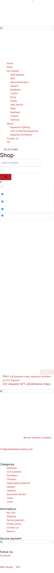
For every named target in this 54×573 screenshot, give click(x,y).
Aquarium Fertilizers (21, 134)
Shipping (11, 516)
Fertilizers (12, 475)
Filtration (11, 479)
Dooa (13, 97)
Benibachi (15, 89)
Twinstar (15, 119)
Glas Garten (16, 104)
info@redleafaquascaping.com (16, 449)
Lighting (11, 490)
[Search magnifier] (5, 177)
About (10, 123)
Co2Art (14, 93)
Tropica (14, 116)
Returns (11, 531)
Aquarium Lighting (20, 127)
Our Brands (13, 71)
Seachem (15, 112)
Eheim (13, 100)
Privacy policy (14, 523)
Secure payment (16, 520)
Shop (9, 67)
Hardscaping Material (18, 483)
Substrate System (16, 494)
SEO (18, 567)
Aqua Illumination (19, 82)
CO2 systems (14, 471)
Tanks (10, 498)
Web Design (6, 567)
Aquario (14, 86)
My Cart (11, 512)
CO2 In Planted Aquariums (24, 131)
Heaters (11, 486)
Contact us (13, 138)
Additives (12, 468)
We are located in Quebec (37, 437)
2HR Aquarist (17, 74)
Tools (10, 501)
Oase (13, 108)
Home (10, 63)
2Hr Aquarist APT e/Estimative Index (26, 384)
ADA (12, 78)
